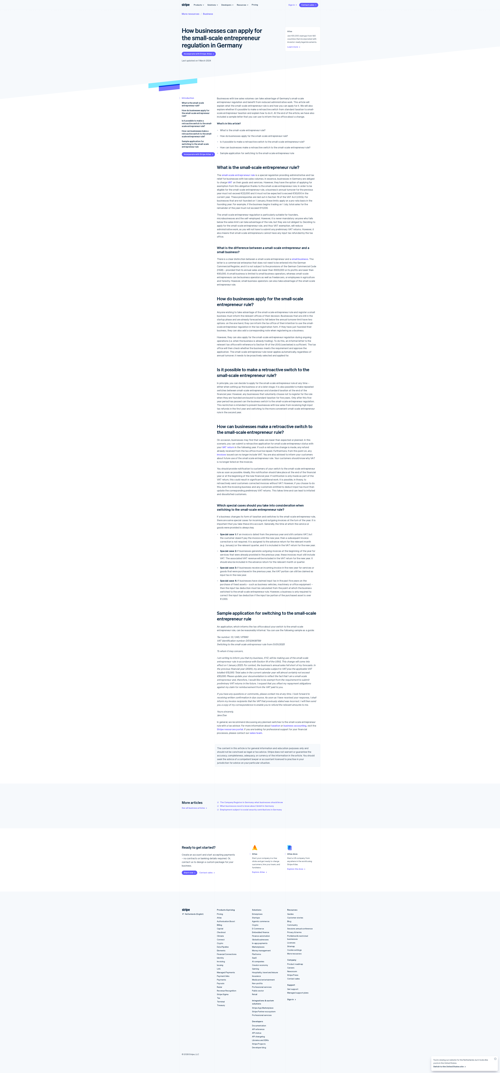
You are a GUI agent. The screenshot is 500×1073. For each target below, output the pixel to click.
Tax (218, 998)
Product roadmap (295, 964)
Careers (290, 967)
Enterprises (257, 914)
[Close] (495, 1059)
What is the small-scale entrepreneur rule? (193, 104)
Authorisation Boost (226, 921)
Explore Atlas (258, 872)
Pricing (255, 5)
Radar (219, 987)
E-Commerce (258, 928)
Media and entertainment (263, 979)
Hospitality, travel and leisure (265, 972)
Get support (292, 989)
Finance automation (261, 936)
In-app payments (259, 943)
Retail (254, 994)
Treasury (221, 1005)
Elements (221, 950)
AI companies (258, 961)
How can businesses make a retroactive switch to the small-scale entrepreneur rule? (197, 134)
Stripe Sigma (222, 994)
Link (219, 968)
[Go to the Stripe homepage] (185, 910)
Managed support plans (297, 992)
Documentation (259, 1025)
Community (292, 925)
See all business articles (193, 808)
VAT (230, 182)
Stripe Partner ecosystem (264, 1011)
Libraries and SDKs (260, 1040)
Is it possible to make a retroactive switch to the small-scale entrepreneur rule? (197, 123)
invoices (221, 454)
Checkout (221, 932)
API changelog (258, 1036)
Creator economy (260, 965)
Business (208, 13)
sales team (256, 732)
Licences (291, 942)
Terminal (221, 1001)
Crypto (220, 943)
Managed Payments (226, 972)
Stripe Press (292, 975)
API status (256, 1033)
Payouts (220, 983)
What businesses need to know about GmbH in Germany (247, 806)
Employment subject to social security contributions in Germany (251, 809)
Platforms (256, 954)
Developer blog (259, 1047)
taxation (275, 725)
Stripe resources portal (230, 729)
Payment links (223, 976)
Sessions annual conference (300, 928)
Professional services (262, 987)
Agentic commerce (260, 921)
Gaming (255, 968)
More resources (190, 13)
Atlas (219, 917)
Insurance (256, 976)
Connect (221, 939)
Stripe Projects (259, 1043)
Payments (221, 979)
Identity (220, 957)
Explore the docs (295, 869)
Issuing (220, 965)
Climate (220, 936)
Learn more (292, 46)
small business (300, 258)
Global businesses (260, 939)
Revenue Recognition (226, 990)
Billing (219, 925)
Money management (261, 950)
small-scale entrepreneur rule (238, 174)
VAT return (228, 447)
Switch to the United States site (448, 1066)
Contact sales (307, 5)
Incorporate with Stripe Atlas (198, 53)
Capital (220, 928)
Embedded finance (260, 932)
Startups (256, 917)
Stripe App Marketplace (262, 1008)
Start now (188, 872)
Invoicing (221, 961)
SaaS (254, 957)
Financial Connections (226, 954)
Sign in (291, 5)
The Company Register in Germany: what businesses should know (251, 802)
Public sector (258, 990)
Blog (289, 921)
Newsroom (292, 971)
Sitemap (291, 946)
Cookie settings (294, 950)
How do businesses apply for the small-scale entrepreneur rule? (196, 113)
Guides (290, 914)
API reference (258, 1029)
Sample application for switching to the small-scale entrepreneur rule (195, 144)
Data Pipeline (223, 947)
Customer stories (295, 917)
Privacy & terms (294, 932)
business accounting (295, 725)
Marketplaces (258, 947)
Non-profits (257, 983)
